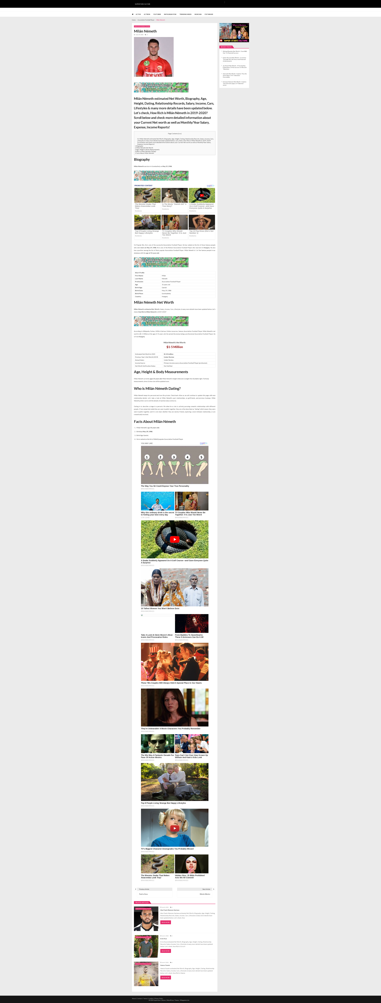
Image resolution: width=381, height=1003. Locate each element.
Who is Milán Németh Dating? (145, 151)
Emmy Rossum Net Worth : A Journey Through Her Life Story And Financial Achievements (234, 59)
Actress (147, 14)
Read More (166, 922)
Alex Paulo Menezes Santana (169, 910)
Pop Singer (209, 14)
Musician (198, 14)
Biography (139, 146)
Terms (145, 998)
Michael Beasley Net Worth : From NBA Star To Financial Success (235, 52)
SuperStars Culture (142, 4)
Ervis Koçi (163, 938)
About (134, 998)
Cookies (150, 998)
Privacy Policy (158, 998)
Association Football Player (142, 26)
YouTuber (157, 14)
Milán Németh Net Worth (144, 148)
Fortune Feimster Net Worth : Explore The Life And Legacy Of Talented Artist (234, 83)
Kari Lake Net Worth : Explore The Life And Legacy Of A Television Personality (235, 75)
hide (180, 133)
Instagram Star (170, 14)
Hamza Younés (165, 965)
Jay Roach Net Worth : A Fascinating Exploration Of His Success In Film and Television (234, 67)
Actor (138, 14)
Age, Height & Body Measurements (147, 149)
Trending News (185, 14)
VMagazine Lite (184, 1000)
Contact (139, 998)
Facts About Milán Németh (144, 153)
